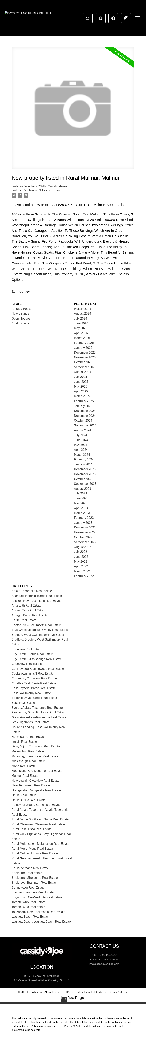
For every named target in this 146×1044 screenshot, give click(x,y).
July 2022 (80, 551)
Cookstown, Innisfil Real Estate (33, 673)
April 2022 (81, 566)
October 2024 (83, 420)
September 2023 (85, 483)
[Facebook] (113, 18)
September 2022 (85, 542)
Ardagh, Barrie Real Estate (30, 615)
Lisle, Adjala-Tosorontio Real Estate (36, 746)
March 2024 (82, 454)
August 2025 (82, 371)
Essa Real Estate (23, 702)
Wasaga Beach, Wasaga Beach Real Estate (41, 921)
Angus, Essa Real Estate (28, 610)
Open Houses (21, 318)
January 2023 (83, 522)
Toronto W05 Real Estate (28, 902)
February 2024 (84, 459)
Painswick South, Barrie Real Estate (36, 804)
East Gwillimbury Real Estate (31, 693)
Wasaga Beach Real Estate (30, 916)
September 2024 (85, 425)
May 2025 (80, 386)
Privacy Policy (75, 992)
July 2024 (80, 435)
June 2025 (81, 381)
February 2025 (84, 401)
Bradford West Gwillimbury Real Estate (38, 634)
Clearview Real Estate (27, 663)
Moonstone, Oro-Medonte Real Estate (37, 770)
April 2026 (81, 333)
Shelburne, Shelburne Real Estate (35, 877)
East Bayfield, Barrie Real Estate (34, 688)
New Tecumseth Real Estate (31, 785)
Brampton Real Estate (26, 649)
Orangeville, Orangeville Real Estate (36, 790)
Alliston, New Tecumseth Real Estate (36, 600)
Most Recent (82, 308)
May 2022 (80, 561)
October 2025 (83, 362)
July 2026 (80, 318)
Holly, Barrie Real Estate (28, 736)
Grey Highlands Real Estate (30, 722)
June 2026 (81, 323)
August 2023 (82, 488)
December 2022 (85, 527)
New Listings (20, 313)
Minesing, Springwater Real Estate (35, 756)
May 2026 (80, 328)
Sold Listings (20, 323)
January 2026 (83, 347)
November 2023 (85, 474)
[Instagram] (126, 18)
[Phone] (101, 18)
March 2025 (82, 396)
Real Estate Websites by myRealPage (106, 992)
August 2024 (82, 430)
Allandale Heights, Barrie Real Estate (37, 595)
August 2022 (82, 547)
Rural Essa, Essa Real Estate (32, 829)
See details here (119, 205)
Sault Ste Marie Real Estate (30, 868)
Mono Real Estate (24, 766)
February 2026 (84, 342)
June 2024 (81, 440)
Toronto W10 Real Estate (28, 907)
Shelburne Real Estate (27, 873)
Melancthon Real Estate (28, 751)
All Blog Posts (21, 308)
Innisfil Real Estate (24, 741)
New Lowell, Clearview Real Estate (35, 780)
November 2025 (85, 357)
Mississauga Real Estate (28, 761)
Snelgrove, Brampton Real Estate (34, 882)
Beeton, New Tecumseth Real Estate (36, 625)
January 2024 (83, 464)
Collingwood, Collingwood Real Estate (38, 668)
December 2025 (85, 352)
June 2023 (81, 498)
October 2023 (83, 479)
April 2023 (81, 508)
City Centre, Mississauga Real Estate (37, 659)
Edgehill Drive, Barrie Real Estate (34, 697)
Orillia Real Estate (24, 795)
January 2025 (83, 406)
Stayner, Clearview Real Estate (33, 892)
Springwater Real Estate (28, 887)
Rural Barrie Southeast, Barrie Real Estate (40, 819)
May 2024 (80, 444)
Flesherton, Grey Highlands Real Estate (38, 712)
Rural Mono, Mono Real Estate (32, 848)
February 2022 (84, 576)
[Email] (88, 18)
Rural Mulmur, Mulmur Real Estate (42, 190)
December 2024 (85, 410)
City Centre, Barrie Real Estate (32, 654)
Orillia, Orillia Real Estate (29, 800)
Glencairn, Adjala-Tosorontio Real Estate (39, 717)
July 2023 (80, 493)
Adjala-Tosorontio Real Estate (32, 590)
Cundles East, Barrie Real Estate (34, 683)
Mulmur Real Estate (25, 775)
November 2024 (85, 415)
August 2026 (82, 313)
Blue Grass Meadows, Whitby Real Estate (40, 629)
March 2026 (82, 337)
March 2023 (82, 513)
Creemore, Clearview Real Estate (34, 678)
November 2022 (85, 532)
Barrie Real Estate (24, 620)
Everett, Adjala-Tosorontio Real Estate (37, 707)
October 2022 (83, 537)
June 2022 (81, 556)
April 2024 (81, 449)
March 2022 (82, 571)
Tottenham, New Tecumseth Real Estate (38, 912)
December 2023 (85, 469)
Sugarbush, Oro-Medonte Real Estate (37, 897)
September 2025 (85, 367)
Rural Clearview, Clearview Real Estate (38, 824)
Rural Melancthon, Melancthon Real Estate (40, 843)
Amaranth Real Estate (26, 605)
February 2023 (84, 517)
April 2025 (81, 391)
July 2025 (80, 376)
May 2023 (80, 503)
